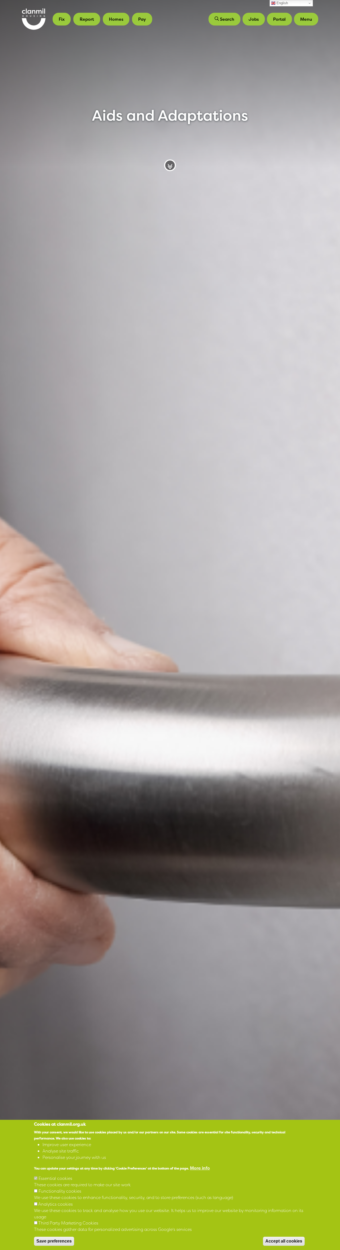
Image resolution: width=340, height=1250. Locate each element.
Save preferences (54, 1241)
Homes (116, 19)
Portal (279, 19)
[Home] (34, 19)
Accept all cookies (283, 1241)
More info (200, 1168)
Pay (142, 19)
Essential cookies (55, 1178)
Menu (306, 19)
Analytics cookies (55, 1204)
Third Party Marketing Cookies (68, 1223)
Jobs (254, 19)
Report (87, 19)
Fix (62, 19)
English (281, 3)
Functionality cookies (60, 1191)
